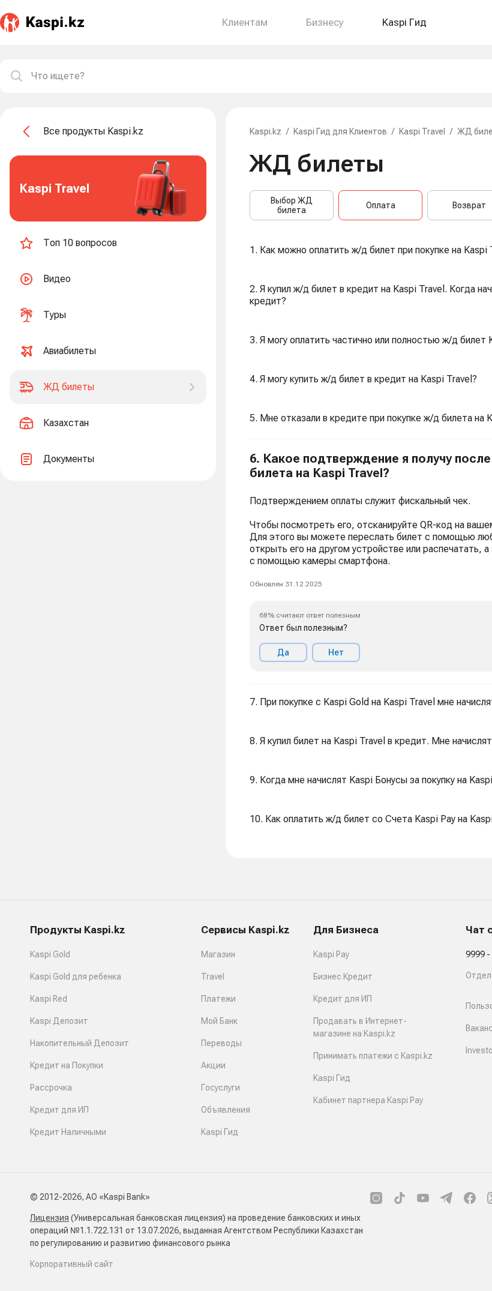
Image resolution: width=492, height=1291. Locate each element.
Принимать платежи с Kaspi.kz (373, 1056)
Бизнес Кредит (343, 976)
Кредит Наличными (68, 1132)
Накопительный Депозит (79, 1043)
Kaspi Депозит (59, 1021)
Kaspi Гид (219, 1132)
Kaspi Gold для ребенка (75, 976)
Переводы (221, 1043)
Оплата (380, 205)
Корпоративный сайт (71, 1264)
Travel (212, 976)
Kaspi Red (48, 999)
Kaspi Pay (331, 954)
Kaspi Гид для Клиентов (340, 131)
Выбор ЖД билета (292, 205)
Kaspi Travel (422, 131)
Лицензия (49, 1218)
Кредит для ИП (59, 1110)
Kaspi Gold (50, 954)
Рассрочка (51, 1087)
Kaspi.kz (265, 131)
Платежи (218, 999)
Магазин (218, 954)
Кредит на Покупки (66, 1065)
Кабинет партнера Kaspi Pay (368, 1100)
